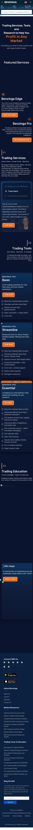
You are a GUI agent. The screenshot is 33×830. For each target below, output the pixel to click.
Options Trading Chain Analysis (14, 716)
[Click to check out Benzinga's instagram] (9, 664)
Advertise (7, 699)
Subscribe (10, 802)
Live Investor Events (10, 768)
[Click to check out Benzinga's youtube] (22, 664)
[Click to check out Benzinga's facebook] (5, 664)
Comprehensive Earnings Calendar (15, 718)
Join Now (8, 225)
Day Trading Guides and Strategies (15, 765)
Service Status (17, 816)
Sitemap (27, 816)
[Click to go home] (10, 2)
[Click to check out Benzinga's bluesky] (5, 669)
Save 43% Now (10, 115)
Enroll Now (10, 579)
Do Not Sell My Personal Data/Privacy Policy (16, 813)
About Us (7, 694)
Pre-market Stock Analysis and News (16, 771)
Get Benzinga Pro (22, 140)
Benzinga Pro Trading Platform (14, 747)
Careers (6, 697)
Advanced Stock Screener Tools (14, 713)
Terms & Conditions (16, 810)
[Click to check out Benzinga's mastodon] (9, 669)
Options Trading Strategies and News (16, 750)
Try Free (8, 403)
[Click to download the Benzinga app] (10, 675)
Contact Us (7, 702)
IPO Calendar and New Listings (14, 729)
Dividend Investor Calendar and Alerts (16, 721)
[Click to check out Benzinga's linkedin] (13, 664)
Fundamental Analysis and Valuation (16, 762)
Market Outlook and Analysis (13, 732)
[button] (25, 2)
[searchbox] (18, 12)
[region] (16, 208)
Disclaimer (6, 816)
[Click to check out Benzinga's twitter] (18, 664)
